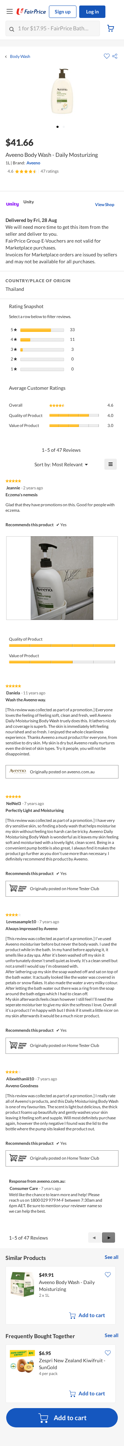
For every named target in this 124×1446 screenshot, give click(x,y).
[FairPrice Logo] (31, 12)
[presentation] (62, 578)
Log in (92, 11)
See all (111, 1257)
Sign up (63, 11)
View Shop (104, 204)
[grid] (62, 1296)
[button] (114, 56)
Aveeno (33, 162)
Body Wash (20, 56)
